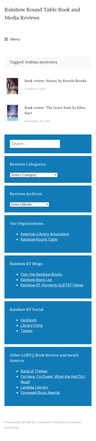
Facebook (29, 320)
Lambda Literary (34, 387)
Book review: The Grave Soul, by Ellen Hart (55, 110)
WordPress (29, 422)
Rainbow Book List (36, 279)
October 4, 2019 (35, 89)
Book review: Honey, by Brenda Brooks (55, 80)
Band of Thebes (34, 371)
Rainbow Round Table (39, 239)
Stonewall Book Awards (40, 392)
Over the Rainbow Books (41, 274)
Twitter (27, 330)
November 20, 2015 (37, 121)
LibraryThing (32, 325)
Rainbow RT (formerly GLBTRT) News (52, 285)
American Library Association (45, 233)
